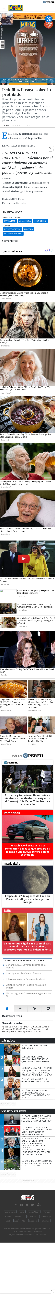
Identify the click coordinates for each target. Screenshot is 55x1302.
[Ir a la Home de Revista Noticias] (15, 7)
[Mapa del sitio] (38, 1204)
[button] (50, 148)
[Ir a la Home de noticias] (27, 1197)
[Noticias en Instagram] (16, 1204)
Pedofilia (28, 229)
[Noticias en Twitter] (27, 1204)
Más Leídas (8, 1040)
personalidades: (12, 217)
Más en (17, 755)
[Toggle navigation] (4, 8)
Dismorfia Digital (12, 229)
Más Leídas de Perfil (14, 1111)
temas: (6, 225)
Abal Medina (25, 221)
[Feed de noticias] (32, 1204)
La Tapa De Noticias (13, 233)
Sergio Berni (40, 221)
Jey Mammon (10, 221)
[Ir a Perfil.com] (48, 2)
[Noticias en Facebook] (21, 1204)
